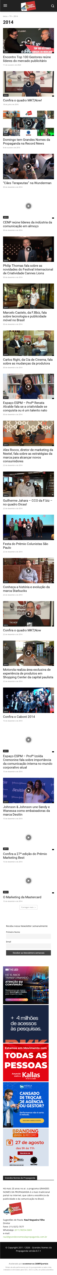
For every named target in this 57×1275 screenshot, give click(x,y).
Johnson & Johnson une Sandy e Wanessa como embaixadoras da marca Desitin (26, 810)
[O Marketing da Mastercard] (28, 880)
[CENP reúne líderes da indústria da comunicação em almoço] (28, 206)
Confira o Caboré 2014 (19, 717)
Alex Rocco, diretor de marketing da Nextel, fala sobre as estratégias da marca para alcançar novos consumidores (28, 455)
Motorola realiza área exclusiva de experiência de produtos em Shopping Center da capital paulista (28, 673)
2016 (6, 95)
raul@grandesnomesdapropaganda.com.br (25, 1236)
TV (10, 16)
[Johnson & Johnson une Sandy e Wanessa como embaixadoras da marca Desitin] (28, 790)
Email (8, 941)
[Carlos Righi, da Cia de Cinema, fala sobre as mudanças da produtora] (28, 343)
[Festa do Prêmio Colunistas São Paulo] (28, 527)
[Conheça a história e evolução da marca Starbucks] (28, 570)
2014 (6, 178)
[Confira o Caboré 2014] (28, 700)
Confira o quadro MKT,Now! (22, 100)
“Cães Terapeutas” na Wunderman (27, 183)
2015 (6, 135)
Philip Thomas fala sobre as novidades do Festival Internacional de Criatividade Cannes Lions (28, 269)
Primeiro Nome (13, 932)
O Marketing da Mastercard (22, 897)
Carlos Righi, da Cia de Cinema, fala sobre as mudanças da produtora (28, 361)
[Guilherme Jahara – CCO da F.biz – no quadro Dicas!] (28, 484)
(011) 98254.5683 (23, 1230)
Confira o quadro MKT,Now (22, 630)
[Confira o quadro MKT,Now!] (28, 84)
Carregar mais (27, 907)
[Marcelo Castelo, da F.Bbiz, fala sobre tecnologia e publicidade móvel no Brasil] (28, 296)
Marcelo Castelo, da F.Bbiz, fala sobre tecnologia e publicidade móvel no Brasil (25, 316)
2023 (6, 52)
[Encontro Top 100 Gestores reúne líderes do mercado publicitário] (28, 40)
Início (5, 16)
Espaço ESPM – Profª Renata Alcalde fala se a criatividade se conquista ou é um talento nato (25, 406)
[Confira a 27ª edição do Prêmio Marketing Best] (28, 837)
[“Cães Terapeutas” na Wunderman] (28, 166)
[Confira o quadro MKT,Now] (28, 614)
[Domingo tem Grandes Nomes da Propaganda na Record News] (28, 123)
